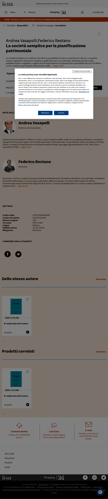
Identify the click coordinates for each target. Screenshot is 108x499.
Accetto (61, 113)
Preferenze (45, 113)
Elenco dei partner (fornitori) (28, 105)
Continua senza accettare (81, 71)
